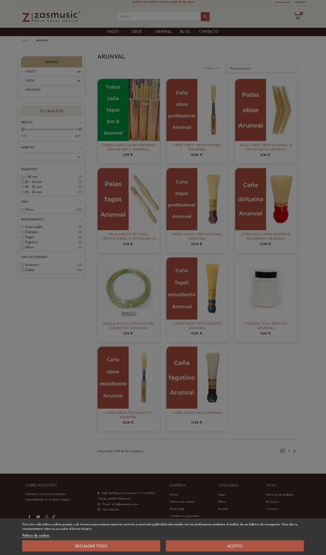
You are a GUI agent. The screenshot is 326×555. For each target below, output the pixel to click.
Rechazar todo (91, 546)
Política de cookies (35, 535)
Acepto (234, 546)
